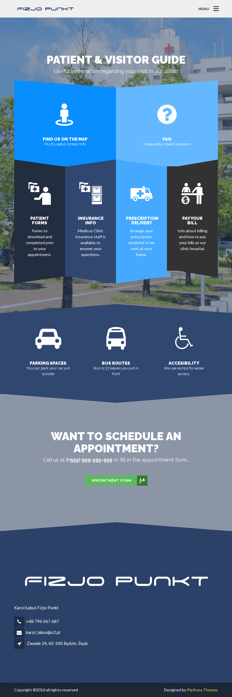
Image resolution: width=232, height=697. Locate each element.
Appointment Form (111, 480)
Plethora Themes (202, 689)
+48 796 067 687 (42, 621)
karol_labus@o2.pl (43, 632)
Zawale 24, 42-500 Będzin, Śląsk (57, 643)
